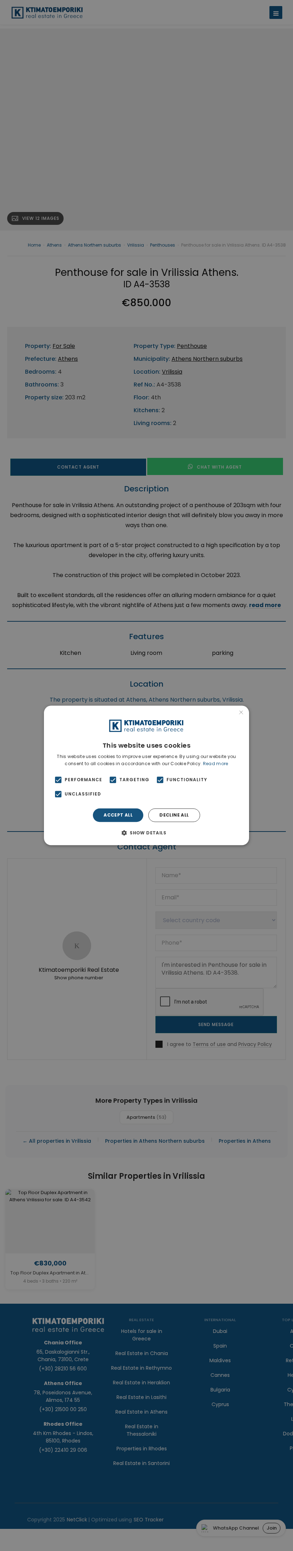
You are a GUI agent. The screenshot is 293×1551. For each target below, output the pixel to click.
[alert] (146, 775)
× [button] (241, 713)
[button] (146, 833)
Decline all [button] (174, 815)
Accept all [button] (118, 815)
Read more (215, 764)
